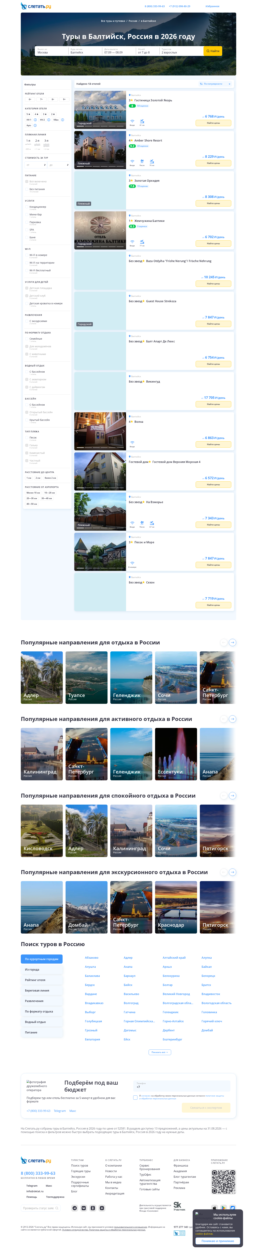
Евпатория (92, 1039)
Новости (111, 1171)
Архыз (167, 966)
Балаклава (92, 976)
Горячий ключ (212, 1021)
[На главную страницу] (38, 6)
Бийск (128, 985)
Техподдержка (55, 1197)
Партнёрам (181, 1182)
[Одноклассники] (92, 1208)
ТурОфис (145, 1174)
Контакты (111, 1188)
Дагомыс (130, 1030)
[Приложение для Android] (223, 1208)
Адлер (128, 957)
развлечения (34, 1001)
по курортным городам (41, 959)
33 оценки (142, 146)
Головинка (209, 1012)
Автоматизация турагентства (150, 1181)
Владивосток (211, 994)
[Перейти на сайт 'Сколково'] (179, 1208)
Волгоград (131, 1003)
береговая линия (37, 990)
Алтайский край (174, 957)
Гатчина (129, 1012)
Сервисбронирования (150, 1167)
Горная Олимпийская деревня (139, 1021)
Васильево (131, 994)
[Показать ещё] (232, 642)
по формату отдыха (39, 1011)
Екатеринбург (172, 1039)
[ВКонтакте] (83, 1208)
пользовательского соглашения (130, 1226)
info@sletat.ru (35, 1191)
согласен (146, 1095)
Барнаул (129, 976)
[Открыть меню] (226, 6)
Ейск (127, 1039)
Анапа (128, 966)
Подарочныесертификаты (80, 1184)
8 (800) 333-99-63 (155, 6)
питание (31, 1032)
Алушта (90, 966)
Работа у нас (113, 1176)
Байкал (207, 966)
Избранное (212, 6)
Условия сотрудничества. (75, 1229)
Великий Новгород (176, 994)
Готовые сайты (150, 1189)
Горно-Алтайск (173, 1021)
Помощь (31, 1197)
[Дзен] (101, 1208)
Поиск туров (79, 1165)
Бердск (90, 985)
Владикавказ (94, 1003)
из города (32, 969)
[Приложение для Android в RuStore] (232, 1208)
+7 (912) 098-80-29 (179, 6)
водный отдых (35, 1022)
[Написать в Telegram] (196, 6)
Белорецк (208, 976)
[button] (52, 51)
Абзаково (91, 957)
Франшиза (181, 1165)
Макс (72, 1111)
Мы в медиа (113, 1182)
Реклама (179, 1188)
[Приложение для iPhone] (214, 1208)
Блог (74, 1191)
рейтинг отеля (35, 980)
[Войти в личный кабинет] (233, 6)
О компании (113, 1165)
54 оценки (142, 105)
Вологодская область (217, 1003)
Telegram (60, 1111)
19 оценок (142, 186)
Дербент (169, 1030)
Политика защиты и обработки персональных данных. (117, 1229)
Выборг (90, 1012)
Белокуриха (171, 976)
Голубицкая (93, 1021)
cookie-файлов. (204, 1233)
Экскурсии (78, 1176)
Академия (180, 1171)
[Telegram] (74, 1208)
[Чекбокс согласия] (135, 1097)
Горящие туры (81, 1171)
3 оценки (142, 226)
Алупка (207, 957)
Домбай (207, 1030)
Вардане (91, 994)
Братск (206, 985)
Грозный (91, 1030)
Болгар (168, 985)
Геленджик (171, 1012)
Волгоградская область (178, 1003)
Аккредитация (114, 1193)
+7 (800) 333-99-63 (38, 1111)
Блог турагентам (185, 1176)
